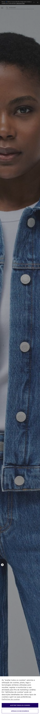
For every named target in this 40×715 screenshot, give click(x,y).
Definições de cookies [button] (11, 699)
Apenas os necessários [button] (20, 711)
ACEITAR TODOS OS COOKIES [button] (20, 705)
